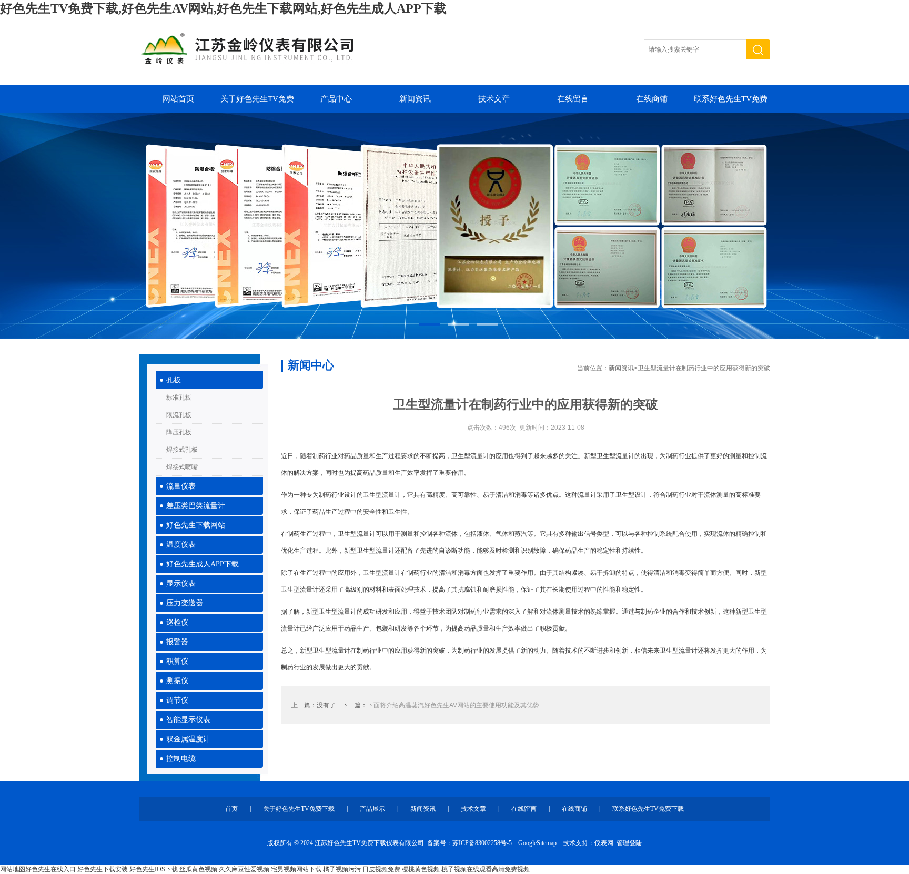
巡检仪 (177, 622)
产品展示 (372, 808)
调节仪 (177, 700)
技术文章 (494, 99)
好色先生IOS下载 (153, 869)
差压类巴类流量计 (195, 506)
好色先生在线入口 (50, 869)
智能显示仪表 (188, 720)
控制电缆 (181, 759)
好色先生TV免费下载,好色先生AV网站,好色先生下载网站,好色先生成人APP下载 (223, 8)
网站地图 (12, 869)
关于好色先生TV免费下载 (257, 104)
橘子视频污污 (342, 869)
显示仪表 (181, 583)
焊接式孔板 (182, 449)
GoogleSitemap (537, 843)
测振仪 (177, 681)
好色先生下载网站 (195, 525)
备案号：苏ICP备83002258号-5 (469, 843)
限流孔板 (178, 415)
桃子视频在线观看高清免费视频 (485, 869)
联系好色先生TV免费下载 (730, 104)
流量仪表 (181, 486)
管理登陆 (629, 843)
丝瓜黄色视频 (198, 869)
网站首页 (178, 99)
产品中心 (336, 99)
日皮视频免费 (381, 869)
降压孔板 (178, 432)
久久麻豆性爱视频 (244, 869)
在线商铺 (652, 99)
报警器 (177, 642)
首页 (231, 808)
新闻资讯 (415, 99)
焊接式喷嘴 (182, 467)
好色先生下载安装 (102, 869)
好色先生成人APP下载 (202, 564)
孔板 (173, 380)
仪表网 (603, 843)
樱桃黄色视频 (421, 869)
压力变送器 (184, 603)
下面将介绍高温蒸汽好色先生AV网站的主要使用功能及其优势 (453, 705)
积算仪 (177, 661)
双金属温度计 (188, 739)
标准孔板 (178, 397)
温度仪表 (181, 544)
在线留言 (573, 99)
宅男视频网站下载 (296, 869)
